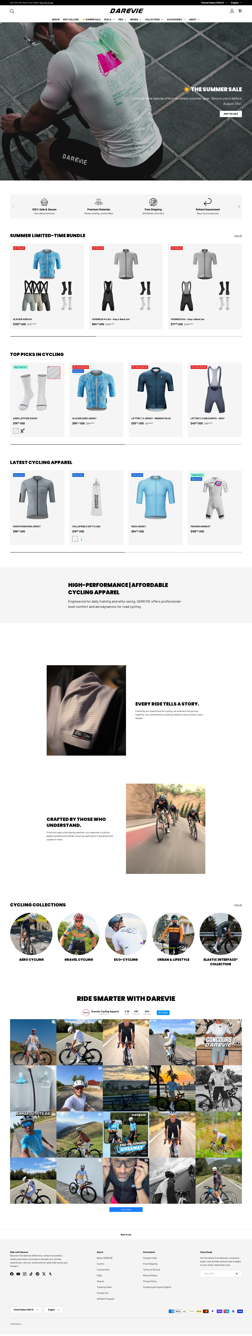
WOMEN (134, 19)
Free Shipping (150, 1263)
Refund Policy (150, 1275)
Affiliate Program (105, 1298)
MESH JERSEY (138, 526)
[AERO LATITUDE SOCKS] (37, 389)
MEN (120, 19)
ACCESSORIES (174, 19)
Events (100, 1263)
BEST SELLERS (71, 19)
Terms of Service (151, 1269)
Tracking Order (104, 1287)
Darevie (18, 1324)
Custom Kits (103, 1269)
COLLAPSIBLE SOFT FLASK (86, 526)
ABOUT (192, 19)
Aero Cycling (31, 959)
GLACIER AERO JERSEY (84, 418)
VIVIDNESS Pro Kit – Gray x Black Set (111, 319)
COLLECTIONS (152, 19)
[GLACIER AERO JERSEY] (96, 389)
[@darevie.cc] (86, 1013)
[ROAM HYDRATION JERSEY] (37, 497)
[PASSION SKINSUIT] (215, 497)
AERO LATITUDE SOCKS (25, 418)
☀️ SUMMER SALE (91, 19)
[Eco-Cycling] (126, 934)
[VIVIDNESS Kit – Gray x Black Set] (205, 280)
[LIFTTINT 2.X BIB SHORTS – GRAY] (215, 389)
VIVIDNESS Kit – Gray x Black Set (187, 319)
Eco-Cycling (126, 959)
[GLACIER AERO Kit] (47, 280)
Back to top (126, 1234)
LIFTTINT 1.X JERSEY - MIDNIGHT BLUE (151, 418)
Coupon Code (150, 1257)
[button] (240, 11)
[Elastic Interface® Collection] (221, 934)
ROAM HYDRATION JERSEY (27, 526)
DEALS (107, 19)
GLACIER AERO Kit (22, 319)
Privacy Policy (150, 1281)
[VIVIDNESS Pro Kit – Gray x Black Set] (126, 280)
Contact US (102, 1292)
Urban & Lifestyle (173, 959)
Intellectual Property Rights (157, 1287)
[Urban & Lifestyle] (173, 934)
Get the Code (46, 2)
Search (100, 1281)
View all (238, 235)
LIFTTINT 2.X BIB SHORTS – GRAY (208, 418)
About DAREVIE (105, 1257)
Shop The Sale (231, 114)
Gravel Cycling (78, 959)
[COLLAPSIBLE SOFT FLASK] (96, 497)
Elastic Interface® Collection (221, 961)
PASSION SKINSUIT (200, 526)
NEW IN (56, 19)
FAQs (99, 1275)
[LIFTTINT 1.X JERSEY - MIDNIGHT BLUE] (155, 389)
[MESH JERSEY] (155, 497)
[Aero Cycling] (31, 934)
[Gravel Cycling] (78, 934)
